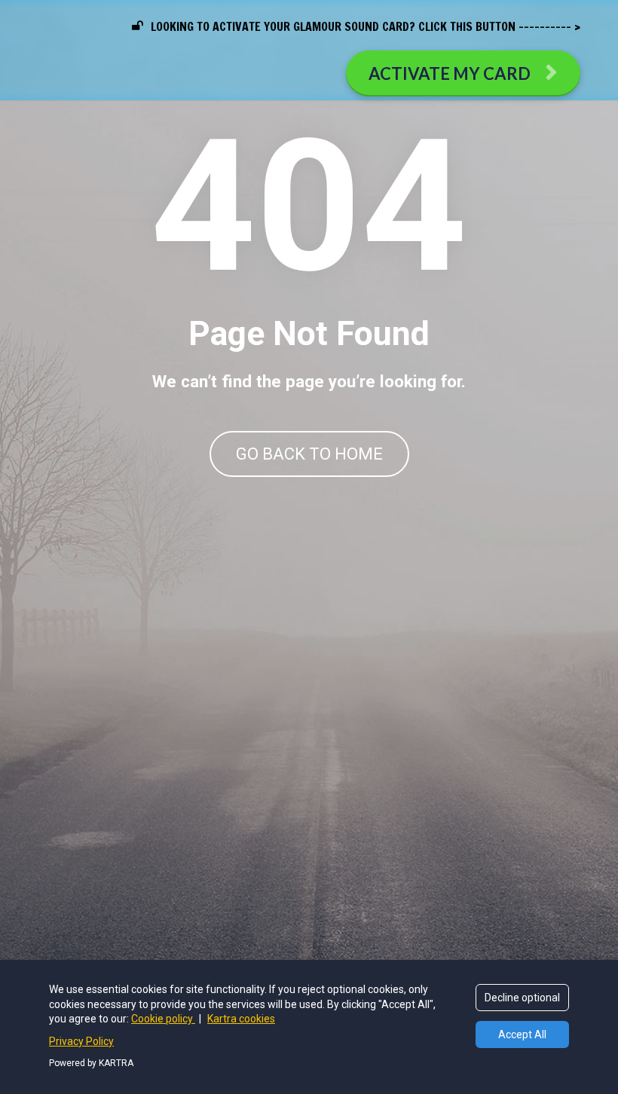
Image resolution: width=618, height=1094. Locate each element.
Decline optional (522, 998)
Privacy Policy (81, 1041)
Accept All (522, 1034)
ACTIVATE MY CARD (450, 73)
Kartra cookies (241, 1019)
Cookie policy (163, 1019)
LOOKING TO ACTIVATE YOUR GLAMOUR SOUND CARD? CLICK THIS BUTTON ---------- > (365, 26)
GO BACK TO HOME (309, 454)
